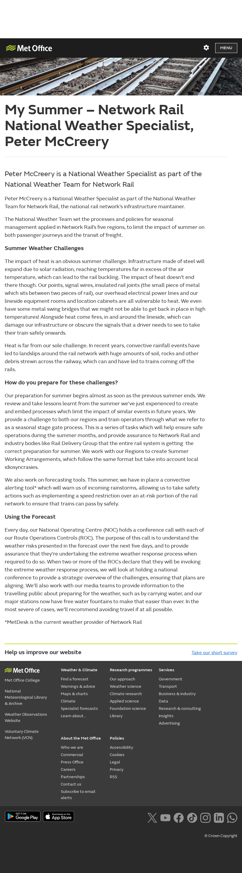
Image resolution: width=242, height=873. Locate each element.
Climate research (126, 693)
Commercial (72, 754)
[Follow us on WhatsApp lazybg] (232, 817)
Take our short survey (214, 653)
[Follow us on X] (152, 817)
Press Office (72, 762)
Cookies (117, 754)
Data (163, 701)
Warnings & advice (78, 686)
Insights (166, 715)
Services (166, 669)
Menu (226, 47)
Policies (117, 738)
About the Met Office (81, 738)
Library (116, 715)
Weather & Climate (79, 669)
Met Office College (22, 680)
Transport (168, 686)
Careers (68, 769)
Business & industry (177, 693)
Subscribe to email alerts (78, 794)
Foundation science (128, 708)
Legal (115, 762)
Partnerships (73, 776)
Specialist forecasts (79, 708)
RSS (113, 776)
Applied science (124, 701)
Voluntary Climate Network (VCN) (22, 734)
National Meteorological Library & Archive (26, 697)
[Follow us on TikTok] (192, 817)
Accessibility (121, 747)
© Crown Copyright (221, 836)
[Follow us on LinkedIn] (219, 817)
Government (170, 679)
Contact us (71, 784)
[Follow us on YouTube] (165, 817)
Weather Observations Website (26, 717)
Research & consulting (180, 708)
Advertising (169, 723)
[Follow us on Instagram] (205, 817)
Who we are (72, 747)
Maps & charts (74, 693)
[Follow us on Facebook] (179, 817)
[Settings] (206, 47)
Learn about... (73, 715)
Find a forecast (75, 679)
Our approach (122, 679)
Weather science (125, 686)
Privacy (116, 769)
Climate (68, 701)
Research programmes (131, 669)
